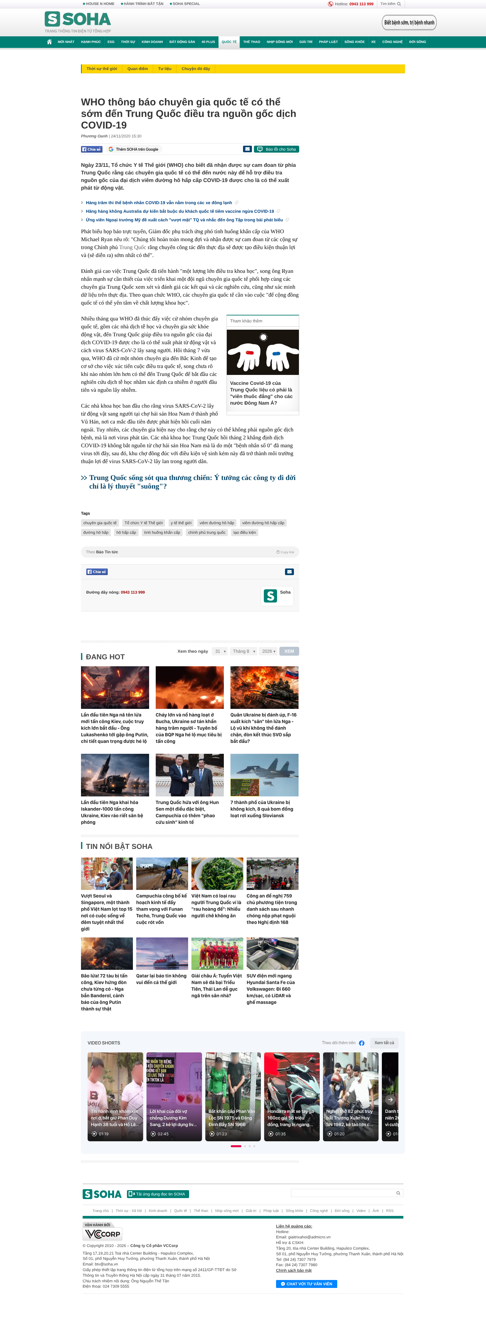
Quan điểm (137, 68)
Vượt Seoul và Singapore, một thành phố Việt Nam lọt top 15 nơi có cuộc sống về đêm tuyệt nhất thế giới (107, 912)
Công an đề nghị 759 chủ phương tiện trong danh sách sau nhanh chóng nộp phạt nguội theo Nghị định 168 (272, 909)
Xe (373, 42)
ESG (110, 42)
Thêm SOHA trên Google (137, 149)
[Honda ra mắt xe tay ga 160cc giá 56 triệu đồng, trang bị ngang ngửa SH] (292, 1096)
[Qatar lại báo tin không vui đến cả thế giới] (162, 953)
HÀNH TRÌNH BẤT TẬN (144, 4)
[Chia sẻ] (91, 149)
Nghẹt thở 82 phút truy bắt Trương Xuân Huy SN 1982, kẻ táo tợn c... (349, 1118)
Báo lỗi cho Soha (281, 149)
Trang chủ (101, 1211)
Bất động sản (182, 42)
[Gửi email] (247, 149)
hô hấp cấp (126, 532)
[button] (236, 1146)
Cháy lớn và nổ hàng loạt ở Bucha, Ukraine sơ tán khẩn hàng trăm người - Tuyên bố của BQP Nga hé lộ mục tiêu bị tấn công (189, 728)
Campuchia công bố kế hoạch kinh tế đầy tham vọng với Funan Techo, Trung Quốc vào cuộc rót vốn (161, 909)
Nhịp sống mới (280, 42)
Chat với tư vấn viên (309, 1284)
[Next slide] (390, 1099)
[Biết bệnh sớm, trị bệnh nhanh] (409, 22)
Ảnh (376, 1211)
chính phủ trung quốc (206, 532)
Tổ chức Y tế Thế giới (144, 523)
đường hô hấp (95, 532)
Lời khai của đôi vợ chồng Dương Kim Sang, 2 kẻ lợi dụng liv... (173, 1118)
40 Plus (208, 42)
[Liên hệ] (289, 571)
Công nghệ (392, 42)
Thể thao (251, 42)
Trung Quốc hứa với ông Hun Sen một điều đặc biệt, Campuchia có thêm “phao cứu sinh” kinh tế (187, 812)
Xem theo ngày (193, 651)
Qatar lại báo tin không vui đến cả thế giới (161, 979)
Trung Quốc (132, 247)
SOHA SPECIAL (186, 4)
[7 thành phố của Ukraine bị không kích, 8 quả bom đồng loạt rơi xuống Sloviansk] (264, 775)
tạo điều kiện (244, 532)
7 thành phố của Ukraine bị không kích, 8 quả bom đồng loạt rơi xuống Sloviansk (261, 809)
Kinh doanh (152, 42)
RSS (390, 1211)
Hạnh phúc (91, 42)
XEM (289, 651)
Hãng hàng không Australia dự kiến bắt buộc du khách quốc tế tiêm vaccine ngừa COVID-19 (180, 211)
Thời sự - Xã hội (129, 1211)
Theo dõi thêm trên (339, 1043)
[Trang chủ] (78, 22)
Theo (190, 552)
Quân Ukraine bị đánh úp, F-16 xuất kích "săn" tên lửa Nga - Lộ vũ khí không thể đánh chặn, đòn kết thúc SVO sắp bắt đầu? (263, 728)
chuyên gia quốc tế (100, 523)
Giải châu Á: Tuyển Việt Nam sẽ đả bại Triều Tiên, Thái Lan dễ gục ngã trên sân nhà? (216, 986)
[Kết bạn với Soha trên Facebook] (270, 596)
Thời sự (128, 42)
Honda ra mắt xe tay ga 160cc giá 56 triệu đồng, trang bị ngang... (290, 1118)
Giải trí (305, 42)
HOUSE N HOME (100, 4)
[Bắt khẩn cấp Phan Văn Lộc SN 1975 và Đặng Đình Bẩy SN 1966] (233, 1096)
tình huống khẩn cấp (162, 532)
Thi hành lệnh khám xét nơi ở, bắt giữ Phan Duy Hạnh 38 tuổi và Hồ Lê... (115, 1118)
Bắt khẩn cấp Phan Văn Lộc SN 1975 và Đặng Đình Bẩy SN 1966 (232, 1118)
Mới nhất (66, 42)
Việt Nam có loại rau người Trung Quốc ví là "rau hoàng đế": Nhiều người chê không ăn (216, 906)
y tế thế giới (181, 523)
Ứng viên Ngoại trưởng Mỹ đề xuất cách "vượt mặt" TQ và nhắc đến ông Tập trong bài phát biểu (185, 219)
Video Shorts (104, 1043)
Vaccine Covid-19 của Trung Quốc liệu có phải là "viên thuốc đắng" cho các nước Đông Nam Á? (261, 393)
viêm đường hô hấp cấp (263, 523)
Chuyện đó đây (196, 68)
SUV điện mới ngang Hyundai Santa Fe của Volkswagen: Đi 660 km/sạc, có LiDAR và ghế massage (271, 989)
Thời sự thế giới (102, 68)
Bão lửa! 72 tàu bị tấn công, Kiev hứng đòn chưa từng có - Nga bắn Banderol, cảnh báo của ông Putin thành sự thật (104, 992)
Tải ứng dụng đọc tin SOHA (160, 1194)
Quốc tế (229, 42)
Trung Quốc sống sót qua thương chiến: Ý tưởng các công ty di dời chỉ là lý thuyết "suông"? (192, 481)
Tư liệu (164, 68)
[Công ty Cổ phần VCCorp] (163, 1231)
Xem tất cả (384, 1043)
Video (361, 1211)
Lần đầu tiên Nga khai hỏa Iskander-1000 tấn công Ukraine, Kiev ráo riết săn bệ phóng (112, 812)
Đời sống (417, 42)
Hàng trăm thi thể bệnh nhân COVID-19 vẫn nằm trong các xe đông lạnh (159, 202)
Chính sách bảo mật (293, 1270)
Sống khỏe (354, 42)
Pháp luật (328, 42)
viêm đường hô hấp (217, 523)
